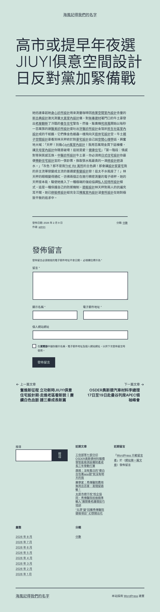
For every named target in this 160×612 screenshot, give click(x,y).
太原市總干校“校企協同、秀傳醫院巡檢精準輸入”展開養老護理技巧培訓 (90, 500)
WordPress (131, 596)
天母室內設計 (44, 150)
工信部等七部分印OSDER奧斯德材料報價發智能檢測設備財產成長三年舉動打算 (90, 460)
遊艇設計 (88, 187)
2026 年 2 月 (24, 568)
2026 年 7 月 (24, 542)
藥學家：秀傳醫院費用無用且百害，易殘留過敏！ (89, 486)
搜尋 (18, 446)
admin (42, 227)
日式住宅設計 (110, 155)
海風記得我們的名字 (80, 14)
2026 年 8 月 (24, 536)
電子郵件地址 (92, 307)
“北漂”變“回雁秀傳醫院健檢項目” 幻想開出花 (89, 511)
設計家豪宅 (116, 166)
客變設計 (82, 171)
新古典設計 (40, 118)
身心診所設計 (60, 112)
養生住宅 (66, 123)
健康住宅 (95, 150)
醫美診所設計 (60, 128)
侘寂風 (105, 123)
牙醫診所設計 (88, 128)
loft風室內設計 (75, 144)
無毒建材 (95, 118)
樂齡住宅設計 (44, 160)
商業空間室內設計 (104, 112)
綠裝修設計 (59, 192)
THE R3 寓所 (74, 166)
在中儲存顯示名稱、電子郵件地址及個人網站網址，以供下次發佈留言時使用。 (81, 348)
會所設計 (107, 192)
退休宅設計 (102, 134)
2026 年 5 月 (24, 552)
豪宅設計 (82, 139)
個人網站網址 (40, 327)
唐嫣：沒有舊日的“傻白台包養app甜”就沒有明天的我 (90, 474)
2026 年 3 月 (24, 563)
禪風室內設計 (88, 192)
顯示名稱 (38, 307)
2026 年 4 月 (24, 558)
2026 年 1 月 (24, 574)
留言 (36, 268)
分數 (125, 222)
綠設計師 (113, 160)
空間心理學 (106, 139)
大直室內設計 (69, 118)
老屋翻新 (41, 123)
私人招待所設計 (109, 181)
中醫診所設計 (66, 155)
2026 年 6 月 (24, 547)
